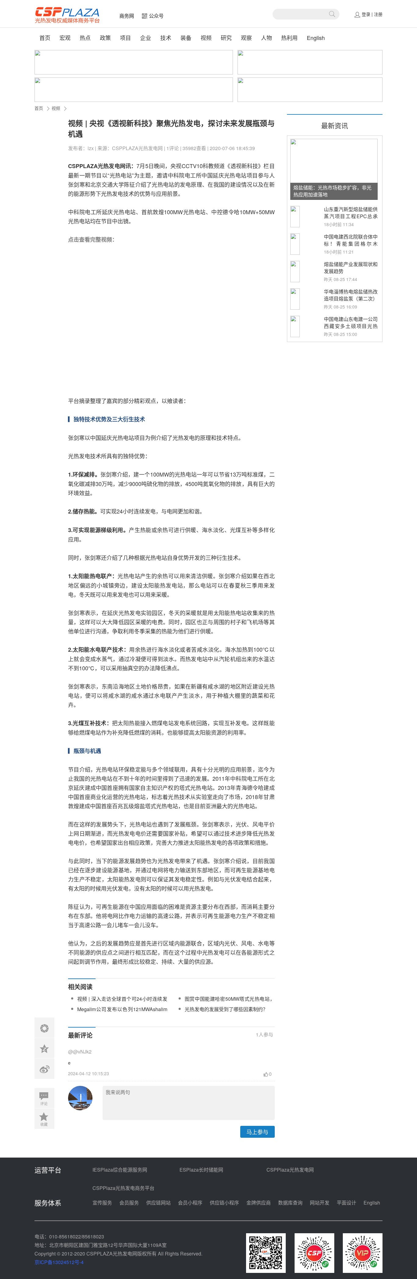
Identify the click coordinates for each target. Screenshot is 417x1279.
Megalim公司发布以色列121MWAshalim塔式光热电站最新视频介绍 (122, 1013)
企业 (145, 37)
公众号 (156, 15)
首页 (44, 37)
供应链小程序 (224, 1202)
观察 (246, 37)
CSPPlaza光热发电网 (290, 1169)
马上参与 (257, 1132)
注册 (378, 14)
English (316, 37)
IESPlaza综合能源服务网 (119, 1169)
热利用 (289, 37)
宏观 (65, 37)
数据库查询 (290, 1202)
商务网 (126, 15)
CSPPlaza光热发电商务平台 (123, 1187)
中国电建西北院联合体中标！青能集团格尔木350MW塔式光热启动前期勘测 (351, 247)
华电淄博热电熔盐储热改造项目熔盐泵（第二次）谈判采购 (351, 298)
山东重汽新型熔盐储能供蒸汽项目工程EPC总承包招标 (351, 216)
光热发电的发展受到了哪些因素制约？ (226, 1009)
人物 (266, 37)
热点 (85, 37)
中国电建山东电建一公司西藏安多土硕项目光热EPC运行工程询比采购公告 (351, 329)
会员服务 (129, 1202)
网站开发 (319, 1202)
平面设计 (346, 1202)
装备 (185, 37)
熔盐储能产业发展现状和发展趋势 (351, 268)
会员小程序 (190, 1202)
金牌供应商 (258, 1202)
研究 (226, 37)
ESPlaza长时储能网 (201, 1169)
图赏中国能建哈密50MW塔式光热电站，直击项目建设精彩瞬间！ (230, 1002)
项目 (125, 37)
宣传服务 (102, 1202)
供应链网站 (158, 1202)
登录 (366, 14)
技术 (165, 37)
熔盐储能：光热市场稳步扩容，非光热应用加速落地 (332, 191)
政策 (105, 37)
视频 (206, 37)
